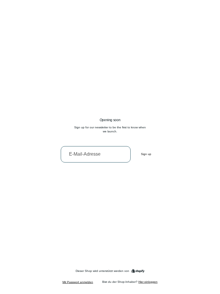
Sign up (146, 154)
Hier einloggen (148, 281)
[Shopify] (137, 271)
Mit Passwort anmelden (77, 282)
